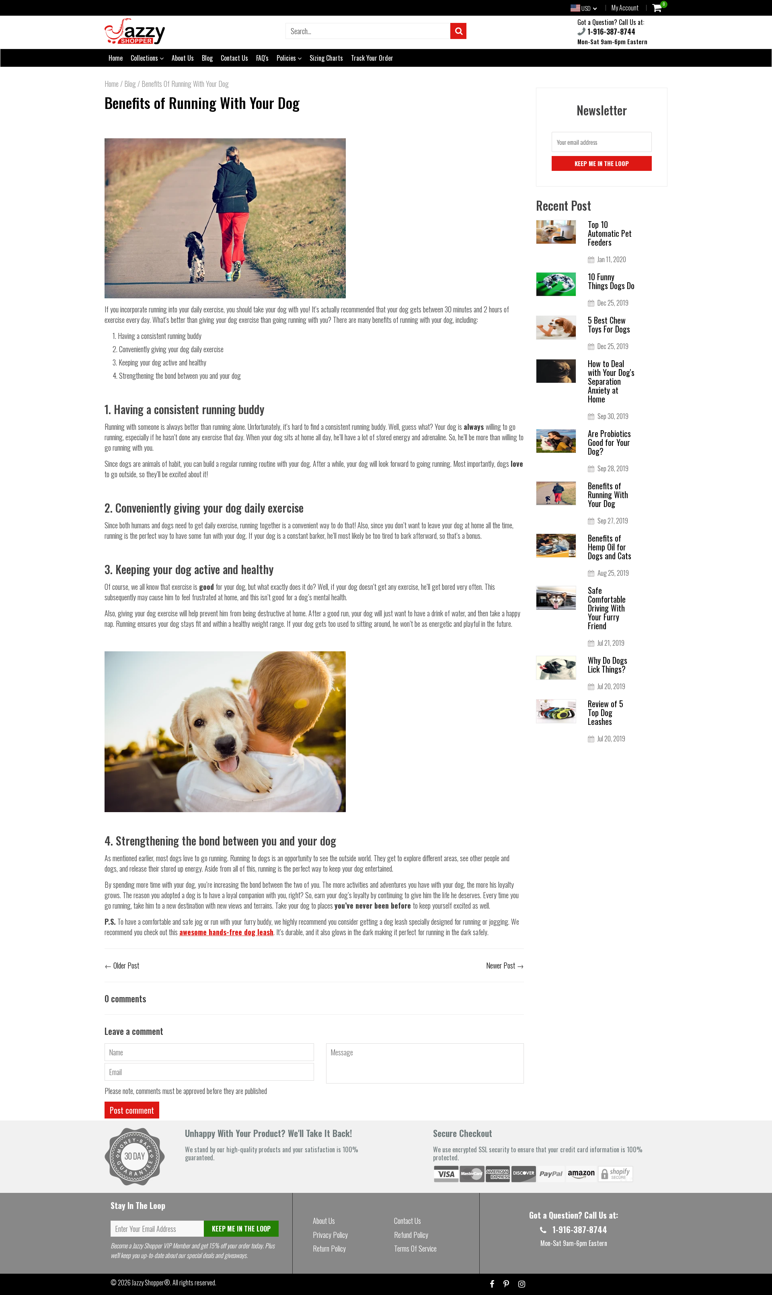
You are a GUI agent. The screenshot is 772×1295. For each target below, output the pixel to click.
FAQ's (262, 58)
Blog (207, 58)
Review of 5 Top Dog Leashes (605, 712)
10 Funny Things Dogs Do (611, 281)
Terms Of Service (415, 1248)
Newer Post (500, 965)
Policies (287, 58)
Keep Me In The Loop (241, 1228)
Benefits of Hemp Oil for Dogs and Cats (609, 547)
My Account (625, 7)
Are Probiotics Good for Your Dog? (609, 442)
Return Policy (329, 1248)
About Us (183, 58)
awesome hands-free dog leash (226, 932)
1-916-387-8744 (610, 31)
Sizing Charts (326, 58)
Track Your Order (372, 58)
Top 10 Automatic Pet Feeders (610, 233)
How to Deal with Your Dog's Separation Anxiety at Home (611, 381)
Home (116, 58)
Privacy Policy (330, 1234)
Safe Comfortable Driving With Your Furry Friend (607, 608)
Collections (145, 58)
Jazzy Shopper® (151, 1282)
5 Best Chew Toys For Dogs (609, 324)
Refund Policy (411, 1234)
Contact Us (234, 58)
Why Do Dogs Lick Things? (607, 664)
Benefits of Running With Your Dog (202, 102)
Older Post (126, 965)
